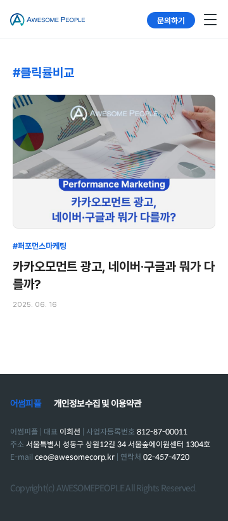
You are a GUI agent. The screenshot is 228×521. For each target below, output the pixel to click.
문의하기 (171, 20)
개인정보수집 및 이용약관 (98, 403)
